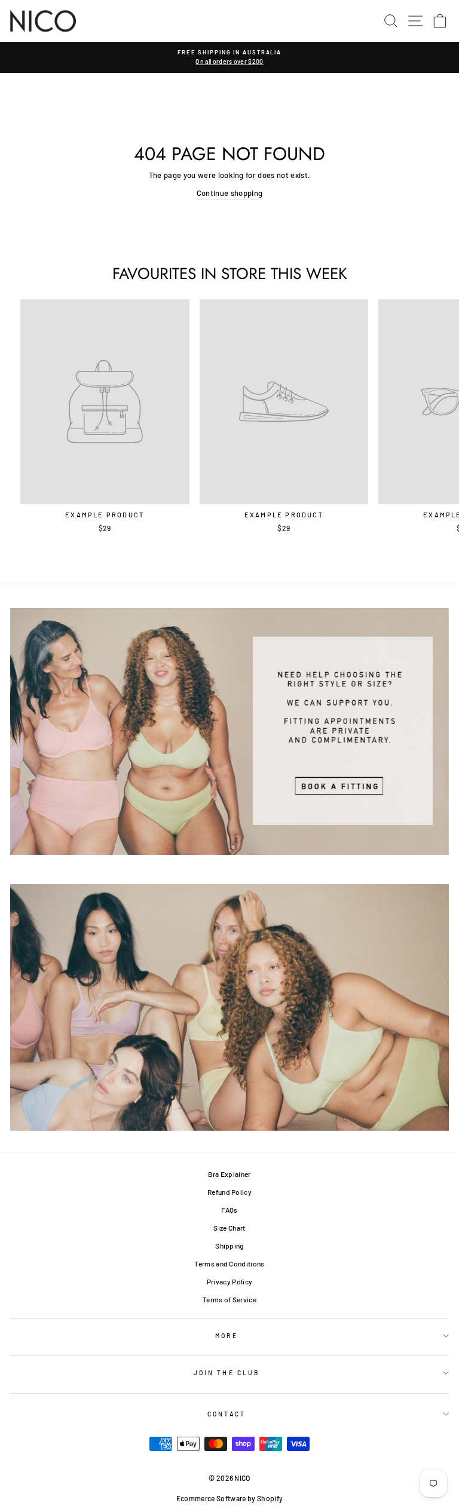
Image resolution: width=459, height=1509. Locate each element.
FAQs (229, 1210)
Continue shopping (229, 193)
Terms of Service (229, 1299)
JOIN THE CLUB (226, 1372)
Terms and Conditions (229, 1263)
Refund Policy (229, 1192)
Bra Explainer (229, 1174)
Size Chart (229, 1227)
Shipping (229, 1245)
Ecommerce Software (211, 1498)
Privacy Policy (230, 1281)
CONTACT (226, 1414)
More (226, 1335)
